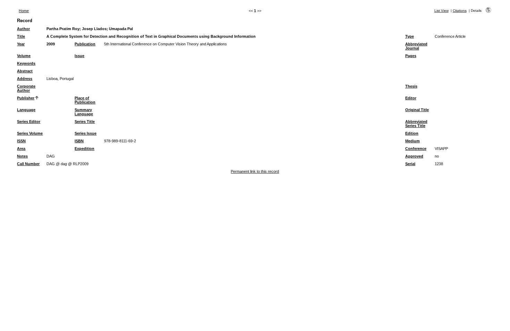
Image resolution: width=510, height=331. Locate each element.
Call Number (28, 164)
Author (23, 29)
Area (21, 148)
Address (24, 79)
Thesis (411, 86)
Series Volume (30, 133)
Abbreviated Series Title (416, 123)
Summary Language (84, 112)
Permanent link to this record (255, 171)
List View (441, 10)
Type (409, 36)
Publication (85, 44)
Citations (460, 10)
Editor (410, 98)
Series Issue (85, 133)
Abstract (25, 71)
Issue (79, 56)
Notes (22, 156)
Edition (411, 133)
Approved (414, 156)
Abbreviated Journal (416, 46)
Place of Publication (85, 100)
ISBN (79, 141)
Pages (410, 56)
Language (26, 110)
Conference (415, 148)
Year (21, 44)
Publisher (25, 98)
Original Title (417, 110)
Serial (410, 164)
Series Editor (28, 121)
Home (24, 11)
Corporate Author (26, 88)
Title (21, 36)
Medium (412, 141)
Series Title (85, 121)
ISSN (21, 141)
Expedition (84, 148)
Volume (24, 56)
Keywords (26, 63)
